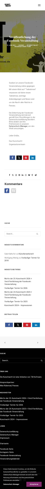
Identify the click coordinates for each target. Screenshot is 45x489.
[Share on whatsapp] (25, 175)
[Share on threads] (16, 175)
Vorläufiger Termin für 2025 (15, 301)
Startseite (4, 443)
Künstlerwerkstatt (26, 254)
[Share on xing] (32, 175)
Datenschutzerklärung (9, 431)
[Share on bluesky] (29, 175)
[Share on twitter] (12, 175)
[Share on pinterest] (19, 175)
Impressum (5, 438)
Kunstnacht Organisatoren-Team (26, 46)
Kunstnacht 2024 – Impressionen (18, 305)
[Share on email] (35, 175)
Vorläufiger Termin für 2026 (15, 288)
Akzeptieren (34, 484)
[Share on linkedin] (22, 175)
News (22, 45)
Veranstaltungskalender (10, 459)
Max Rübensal (6, 385)
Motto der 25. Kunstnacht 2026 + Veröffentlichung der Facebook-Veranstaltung (18, 281)
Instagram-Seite (7, 452)
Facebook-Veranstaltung (10, 455)
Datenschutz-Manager (18, 126)
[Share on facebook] (9, 175)
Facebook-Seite (6, 449)
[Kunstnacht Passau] (7, 5)
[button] (39, 5)
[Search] (22, 233)
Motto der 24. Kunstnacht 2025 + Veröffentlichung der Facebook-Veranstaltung (18, 295)
